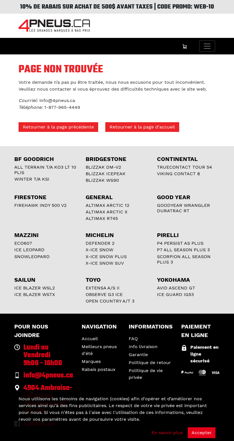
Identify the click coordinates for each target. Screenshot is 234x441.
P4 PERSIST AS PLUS (180, 243)
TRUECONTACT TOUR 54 (184, 167)
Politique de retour (150, 362)
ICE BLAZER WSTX (34, 294)
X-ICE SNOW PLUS (106, 256)
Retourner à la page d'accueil (142, 127)
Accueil (90, 338)
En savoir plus (167, 432)
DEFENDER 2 (100, 243)
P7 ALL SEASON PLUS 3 (183, 249)
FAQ (133, 338)
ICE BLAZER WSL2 (34, 288)
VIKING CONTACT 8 (178, 173)
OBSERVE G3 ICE (104, 294)
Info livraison (143, 346)
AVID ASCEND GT (176, 288)
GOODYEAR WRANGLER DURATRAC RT (183, 208)
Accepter (201, 432)
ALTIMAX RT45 (102, 218)
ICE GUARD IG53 (175, 294)
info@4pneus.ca (57, 100)
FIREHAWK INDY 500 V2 (40, 205)
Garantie (138, 354)
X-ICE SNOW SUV (105, 263)
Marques (91, 361)
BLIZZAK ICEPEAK (106, 173)
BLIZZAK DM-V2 (103, 167)
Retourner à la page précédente (58, 127)
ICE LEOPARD (29, 249)
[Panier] (185, 46)
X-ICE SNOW (99, 249)
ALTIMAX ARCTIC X (107, 212)
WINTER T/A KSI (31, 179)
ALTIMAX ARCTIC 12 (107, 205)
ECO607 (23, 243)
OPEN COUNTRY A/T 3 (110, 301)
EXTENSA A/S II (103, 288)
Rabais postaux (99, 369)
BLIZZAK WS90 (102, 180)
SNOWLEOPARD (32, 256)
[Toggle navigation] (207, 46)
